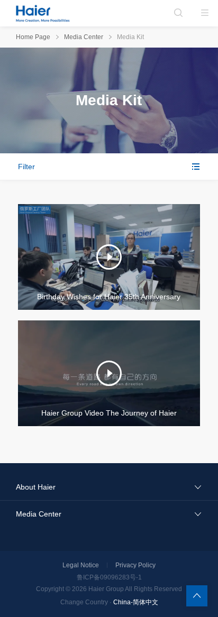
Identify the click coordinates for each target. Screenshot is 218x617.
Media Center (83, 37)
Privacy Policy (135, 565)
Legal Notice (80, 565)
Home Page (33, 37)
